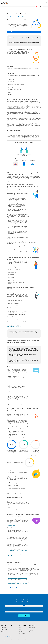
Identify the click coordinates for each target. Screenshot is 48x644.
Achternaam (26, 604)
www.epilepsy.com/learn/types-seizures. (14, 326)
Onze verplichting (4, 627)
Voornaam (7, 604)
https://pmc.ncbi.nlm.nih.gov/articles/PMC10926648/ (17, 583)
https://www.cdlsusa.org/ (12, 525)
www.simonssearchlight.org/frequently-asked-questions (18, 550)
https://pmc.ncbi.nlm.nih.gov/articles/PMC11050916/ (17, 578)
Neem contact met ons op (32, 628)
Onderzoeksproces (4, 629)
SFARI (20, 627)
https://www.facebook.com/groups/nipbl (15, 558)
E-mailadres (7, 609)
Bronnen (2, 631)
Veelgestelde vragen (31, 631)
